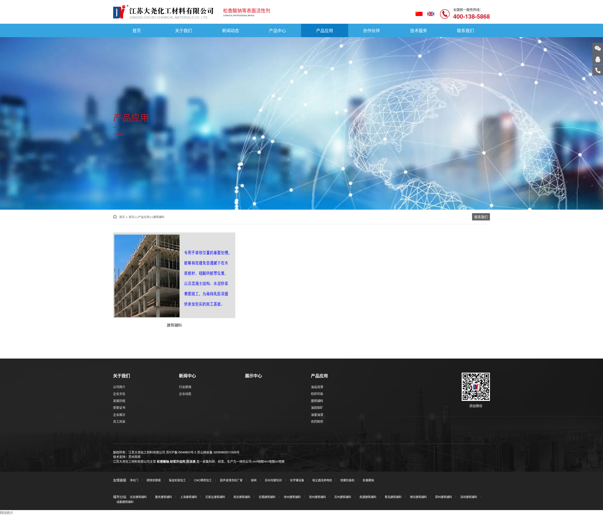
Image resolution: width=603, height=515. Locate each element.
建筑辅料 (158, 217)
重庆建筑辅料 (163, 497)
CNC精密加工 (203, 480)
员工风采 (119, 421)
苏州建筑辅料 (342, 497)
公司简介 (119, 386)
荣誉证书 (119, 407)
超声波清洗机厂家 (231, 480)
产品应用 (324, 30)
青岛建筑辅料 (393, 497)
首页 (136, 30)
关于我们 (183, 30)
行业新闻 (185, 386)
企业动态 (185, 393)
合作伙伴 (371, 30)
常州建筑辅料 (317, 497)
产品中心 (277, 30)
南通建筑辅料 (367, 497)
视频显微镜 (154, 480)
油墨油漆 (317, 414)
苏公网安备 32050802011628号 (218, 452)
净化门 (134, 480)
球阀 (254, 480)
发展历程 (119, 400)
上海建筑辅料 (188, 497)
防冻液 (191, 461)
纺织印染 (317, 393)
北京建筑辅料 (138, 497)
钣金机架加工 (177, 480)
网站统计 (6, 512)
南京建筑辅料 (241, 497)
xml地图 (258, 461)
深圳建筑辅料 (468, 497)
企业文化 (119, 393)
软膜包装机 (347, 480)
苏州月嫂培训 (273, 480)
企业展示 (119, 414)
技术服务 (418, 30)
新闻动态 (230, 30)
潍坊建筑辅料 (418, 497)
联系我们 (465, 30)
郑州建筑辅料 (443, 497)
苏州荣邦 (134, 456)
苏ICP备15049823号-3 (181, 452)
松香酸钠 (163, 461)
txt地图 (280, 461)
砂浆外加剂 (177, 461)
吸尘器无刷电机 (322, 480)
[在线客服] (597, 59)
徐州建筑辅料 (292, 497)
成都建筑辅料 (125, 502)
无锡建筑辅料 (267, 497)
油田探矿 (317, 407)
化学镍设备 (297, 480)
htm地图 (269, 461)
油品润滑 (317, 386)
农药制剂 (317, 421)
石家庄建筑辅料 (215, 497)
